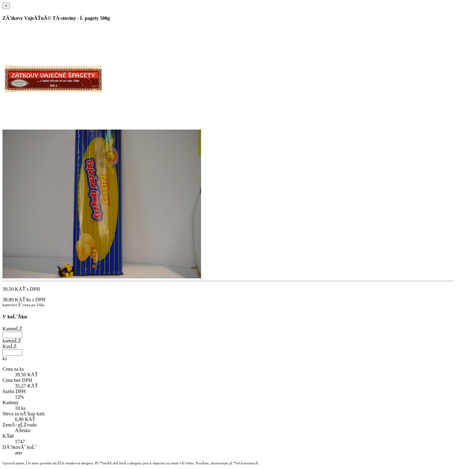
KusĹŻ (9, 346)
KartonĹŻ (12, 328)
